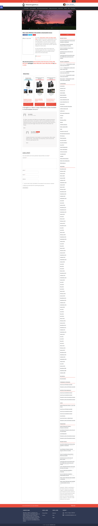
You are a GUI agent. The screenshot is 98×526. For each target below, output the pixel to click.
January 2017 (62, 223)
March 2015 (62, 248)
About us (54, 513)
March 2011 (62, 345)
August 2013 (62, 279)
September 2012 (63, 304)
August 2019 (62, 184)
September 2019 (63, 182)
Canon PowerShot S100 (64, 99)
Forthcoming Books (33, 8)
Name (24, 170)
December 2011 (63, 325)
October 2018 (62, 196)
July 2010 (62, 363)
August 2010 (62, 361)
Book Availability (37, 61)
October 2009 (62, 372)
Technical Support (63, 151)
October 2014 (62, 257)
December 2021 (63, 168)
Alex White (33, 132)
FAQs (30, 1)
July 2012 (62, 309)
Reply (24, 127)
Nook (54, 61)
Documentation (63, 378)
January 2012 (62, 323)
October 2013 (62, 275)
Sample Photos (60, 8)
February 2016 (63, 234)
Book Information (45, 61)
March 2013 (62, 291)
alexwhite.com (52, 524)
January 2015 (62, 252)
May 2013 (62, 286)
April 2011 (62, 343)
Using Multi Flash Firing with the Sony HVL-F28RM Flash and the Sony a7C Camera (67, 57)
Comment (25, 157)
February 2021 (63, 171)
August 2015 (62, 241)
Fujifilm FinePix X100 (64, 108)
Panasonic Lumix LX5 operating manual (67, 399)
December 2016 (63, 225)
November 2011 (63, 327)
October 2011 (62, 329)
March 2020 (62, 175)
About (23, 1)
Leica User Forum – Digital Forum (66, 418)
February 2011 (63, 347)
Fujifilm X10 (62, 110)
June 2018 (62, 200)
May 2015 (62, 245)
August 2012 (62, 307)
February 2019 (63, 189)
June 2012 (62, 311)
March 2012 (62, 318)
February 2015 (63, 250)
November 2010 (63, 354)
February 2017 (63, 221)
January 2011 (62, 350)
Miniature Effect (63, 120)
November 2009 (63, 370)
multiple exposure (63, 124)
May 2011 (62, 341)
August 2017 (62, 214)
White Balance (63, 163)
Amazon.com (62, 90)
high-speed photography (65, 113)
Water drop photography (65, 160)
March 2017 (62, 218)
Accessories (62, 86)
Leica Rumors (62, 415)
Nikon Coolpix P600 (43, 63)
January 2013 (62, 295)
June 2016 (62, 230)
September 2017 (63, 212)
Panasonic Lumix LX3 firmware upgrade (67, 386)
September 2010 (63, 359)
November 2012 (63, 300)
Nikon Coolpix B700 (63, 126)
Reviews (65, 8)
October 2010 (62, 356)
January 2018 (62, 205)
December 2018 (63, 191)
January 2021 (62, 173)
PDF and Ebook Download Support (42, 8)
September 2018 (63, 198)
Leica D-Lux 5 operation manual (66, 395)
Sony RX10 (62, 144)
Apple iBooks (62, 92)
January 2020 (62, 178)
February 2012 (63, 320)
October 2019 (62, 180)
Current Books (26, 8)
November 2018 (63, 193)
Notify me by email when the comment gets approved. (33, 185)
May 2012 (62, 313)
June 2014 (62, 264)
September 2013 (63, 277)
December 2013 (63, 273)
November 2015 (63, 236)
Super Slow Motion (63, 149)
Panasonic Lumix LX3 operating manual (67, 397)
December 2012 (63, 298)
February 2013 (63, 293)
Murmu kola (62, 78)
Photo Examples (63, 138)
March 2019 (62, 187)
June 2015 (62, 243)
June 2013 (62, 284)
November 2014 (63, 255)
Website (24, 179)
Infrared (61, 115)
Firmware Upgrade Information (66, 106)
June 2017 (62, 216)
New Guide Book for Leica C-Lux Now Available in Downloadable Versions (51, 100)
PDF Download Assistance (65, 133)
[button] (1, 7)
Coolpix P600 (36, 63)
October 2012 (62, 302)
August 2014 (62, 261)
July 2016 (62, 227)
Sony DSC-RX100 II (63, 142)
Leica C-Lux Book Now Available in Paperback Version (39, 100)
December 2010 (63, 352)
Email (24, 174)
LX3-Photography (63, 433)
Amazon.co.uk (62, 88)
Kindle (50, 61)
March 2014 (62, 270)
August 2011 (62, 334)
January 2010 (62, 366)
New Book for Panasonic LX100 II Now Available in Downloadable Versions (28, 100)
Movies (61, 122)
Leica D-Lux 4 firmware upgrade (66, 384)
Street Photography (63, 147)
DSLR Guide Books (35, 1)
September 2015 (63, 239)
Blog (68, 8)
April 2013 (62, 289)
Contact (27, 1)
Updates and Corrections (53, 8)
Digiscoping (62, 104)
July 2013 (62, 282)
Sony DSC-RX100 (63, 140)
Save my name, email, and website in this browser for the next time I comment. (39, 183)
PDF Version (25, 63)
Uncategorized (63, 154)
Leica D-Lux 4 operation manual (66, 392)
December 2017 (63, 207)
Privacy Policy (73, 8)
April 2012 (62, 316)
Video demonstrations (64, 158)
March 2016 (62, 232)
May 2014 (62, 266)
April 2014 (62, 268)
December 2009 (63, 368)
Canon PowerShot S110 (64, 101)
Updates (61, 156)
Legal (53, 517)
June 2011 (62, 338)
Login (74, 1)
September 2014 (63, 259)
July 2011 (62, 336)
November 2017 (63, 209)
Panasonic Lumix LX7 (64, 131)
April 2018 (62, 202)
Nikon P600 (50, 63)
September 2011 (63, 332)
